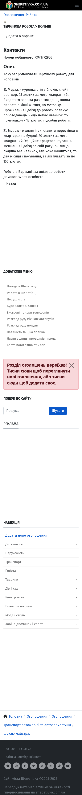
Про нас (9, 749)
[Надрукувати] (4, 22)
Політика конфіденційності (22, 757)
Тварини (11, 580)
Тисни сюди (19, 371)
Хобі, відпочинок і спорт (24, 624)
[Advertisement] (41, 228)
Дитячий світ (15, 544)
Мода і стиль (15, 615)
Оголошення (13, 15)
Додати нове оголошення (26, 535)
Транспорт (13, 562)
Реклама (25, 749)
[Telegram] (7, 765)
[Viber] (16, 765)
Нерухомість (14, 553)
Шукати (58, 411)
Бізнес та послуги (18, 606)
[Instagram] (50, 765)
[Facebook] (25, 765)
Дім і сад (11, 589)
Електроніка (14, 597)
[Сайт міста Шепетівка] (26, 5)
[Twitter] (33, 765)
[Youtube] (67, 765)
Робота (31, 15)
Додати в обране (20, 36)
